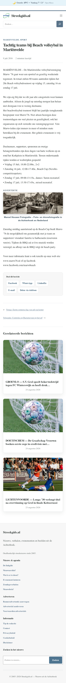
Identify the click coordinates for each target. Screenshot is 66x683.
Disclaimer (8, 642)
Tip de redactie (9, 623)
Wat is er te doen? (10, 574)
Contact (6, 628)
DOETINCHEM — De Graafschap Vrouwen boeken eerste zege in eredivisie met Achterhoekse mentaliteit (31, 442)
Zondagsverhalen (10, 584)
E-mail (11, 290)
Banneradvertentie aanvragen (16, 601)
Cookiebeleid (8, 637)
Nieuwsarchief (9, 570)
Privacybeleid (9, 632)
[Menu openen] (61, 15)
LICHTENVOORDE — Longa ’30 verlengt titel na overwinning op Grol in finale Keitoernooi (33, 501)
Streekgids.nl (20, 15)
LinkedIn (42, 283)
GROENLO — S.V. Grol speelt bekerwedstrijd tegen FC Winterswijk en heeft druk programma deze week (32, 383)
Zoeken (55, 660)
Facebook (12, 283)
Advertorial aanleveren (13, 606)
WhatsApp (27, 283)
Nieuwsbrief (8, 589)
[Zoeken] (59, 24)
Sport (23, 39)
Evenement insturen (11, 579)
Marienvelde (11, 39)
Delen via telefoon (28, 290)
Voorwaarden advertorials (14, 611)
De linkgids (8, 565)
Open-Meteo (49, 3)
